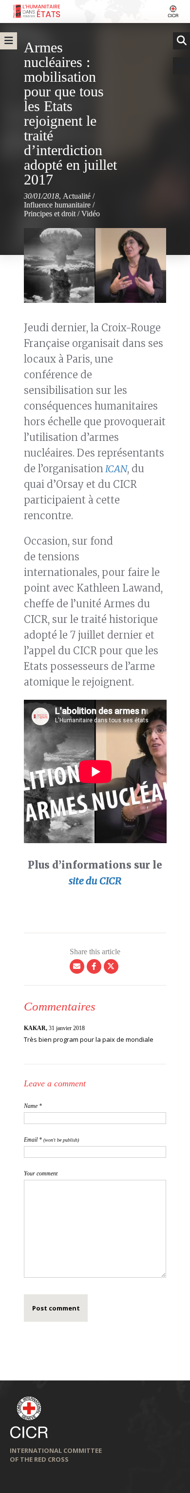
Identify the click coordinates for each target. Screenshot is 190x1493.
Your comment (40, 1173)
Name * (33, 1106)
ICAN (115, 468)
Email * (51, 1139)
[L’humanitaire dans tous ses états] (95, 11)
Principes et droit (50, 213)
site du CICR (95, 880)
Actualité (77, 196)
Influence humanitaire (57, 205)
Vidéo (90, 213)
